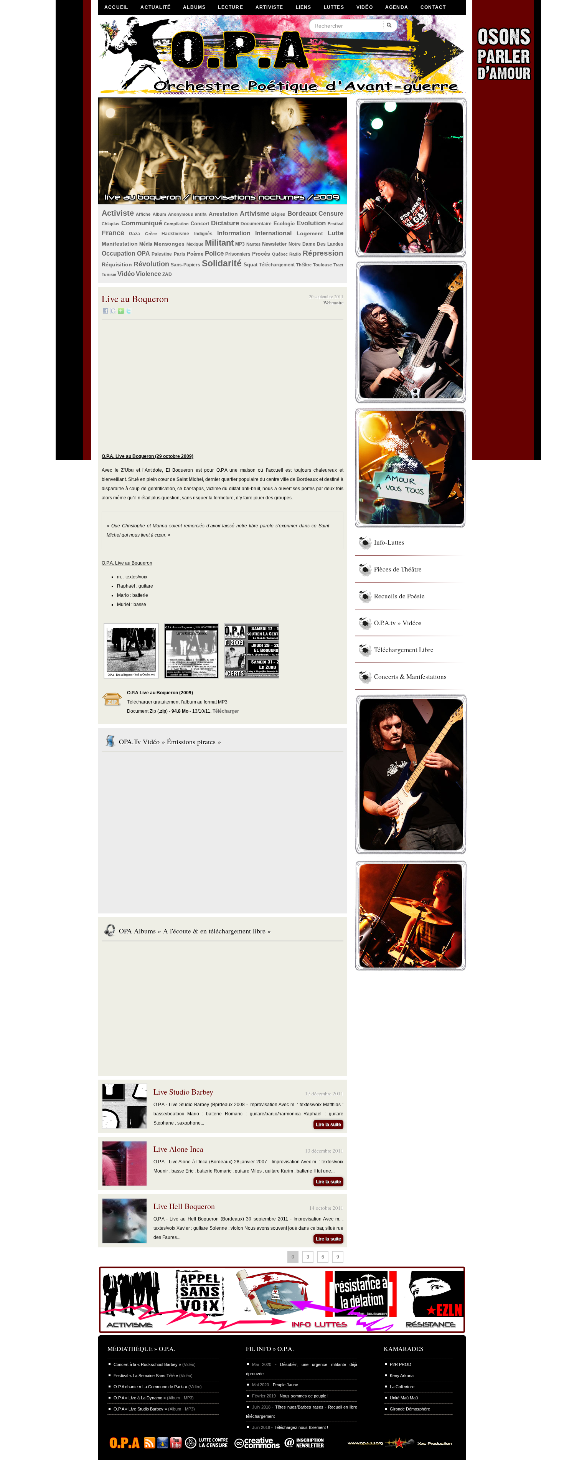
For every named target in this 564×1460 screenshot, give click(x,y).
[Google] (113, 312)
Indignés (203, 233)
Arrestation (223, 214)
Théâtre (304, 265)
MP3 (240, 244)
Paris (179, 254)
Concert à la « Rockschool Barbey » (147, 1364)
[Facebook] (105, 312)
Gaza (134, 233)
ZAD (167, 274)
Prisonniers (238, 254)
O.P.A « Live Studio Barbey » (140, 1409)
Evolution (311, 223)
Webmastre (333, 302)
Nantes (253, 244)
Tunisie (109, 274)
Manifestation (120, 244)
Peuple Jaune (285, 1384)
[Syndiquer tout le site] (149, 1447)
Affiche (143, 214)
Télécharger (226, 711)
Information (234, 233)
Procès (261, 254)
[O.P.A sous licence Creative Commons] (257, 1447)
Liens (304, 7)
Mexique (194, 244)
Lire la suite (328, 1124)
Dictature (225, 223)
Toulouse (322, 265)
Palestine (162, 254)
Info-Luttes (389, 542)
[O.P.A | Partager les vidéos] (163, 1447)
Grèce (151, 233)
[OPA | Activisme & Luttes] (282, 1333)
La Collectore (402, 1386)
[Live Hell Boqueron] (124, 1241)
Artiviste (270, 7)
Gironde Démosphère (410, 1409)
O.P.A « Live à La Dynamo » (140, 1398)
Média (145, 244)
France (113, 233)
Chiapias (110, 223)
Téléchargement (277, 265)
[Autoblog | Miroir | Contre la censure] (208, 1447)
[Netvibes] (121, 312)
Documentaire (256, 223)
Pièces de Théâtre (398, 569)
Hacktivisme (175, 233)
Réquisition (117, 264)
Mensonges (169, 244)
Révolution (151, 264)
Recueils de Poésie (399, 595)
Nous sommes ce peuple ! (304, 1396)
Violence (148, 274)
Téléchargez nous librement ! (301, 1427)
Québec (280, 254)
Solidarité (222, 263)
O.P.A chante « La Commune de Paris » (150, 1386)
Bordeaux (302, 213)
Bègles (278, 214)
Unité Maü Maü (404, 1398)
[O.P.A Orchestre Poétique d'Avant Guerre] (126, 1447)
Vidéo (364, 7)
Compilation (176, 223)
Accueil (116, 7)
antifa (200, 214)
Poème (195, 254)
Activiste (118, 213)
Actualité (155, 7)
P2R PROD (400, 1364)
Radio (295, 254)
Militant (219, 243)
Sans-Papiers (185, 265)
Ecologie (284, 223)
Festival (335, 223)
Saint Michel (189, 479)
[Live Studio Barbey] (124, 1127)
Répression (323, 253)
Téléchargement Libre (404, 649)
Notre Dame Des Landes (316, 244)
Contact (433, 7)
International (273, 233)
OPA (143, 253)
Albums (194, 7)
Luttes (334, 7)
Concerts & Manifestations (410, 676)
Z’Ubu (127, 470)
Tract (338, 265)
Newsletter (274, 244)
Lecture (230, 7)
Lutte (335, 233)
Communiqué (141, 223)
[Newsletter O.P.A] (310, 1447)
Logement (310, 233)
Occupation (118, 253)
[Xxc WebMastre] (396, 1447)
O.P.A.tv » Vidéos (398, 622)
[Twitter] (128, 312)
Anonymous (180, 214)
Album (159, 214)
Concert (200, 223)
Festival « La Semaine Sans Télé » (146, 1375)
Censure (330, 213)
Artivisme (254, 213)
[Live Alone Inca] (124, 1184)
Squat (250, 265)
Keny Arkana (402, 1375)
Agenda (396, 7)
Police (214, 253)
